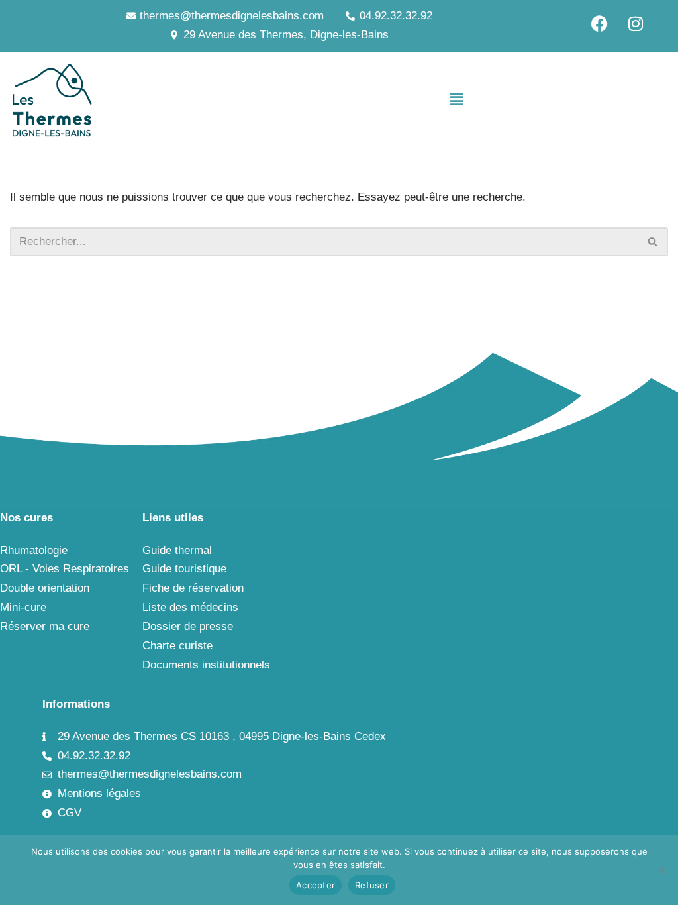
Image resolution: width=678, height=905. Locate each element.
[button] (456, 100)
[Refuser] (661, 870)
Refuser (372, 885)
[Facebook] (599, 23)
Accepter (315, 885)
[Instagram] (635, 23)
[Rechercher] (653, 241)
